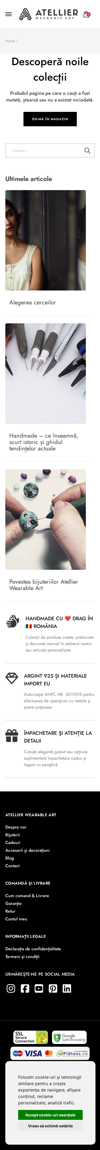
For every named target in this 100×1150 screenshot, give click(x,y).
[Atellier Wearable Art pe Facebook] (25, 988)
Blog (9, 858)
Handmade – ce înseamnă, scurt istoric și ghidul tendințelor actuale (43, 442)
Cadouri (12, 842)
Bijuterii (12, 835)
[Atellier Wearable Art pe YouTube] (39, 988)
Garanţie (13, 903)
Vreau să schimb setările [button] (50, 1126)
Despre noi (15, 827)
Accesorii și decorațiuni (27, 850)
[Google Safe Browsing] (69, 1036)
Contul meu (16, 919)
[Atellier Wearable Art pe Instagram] (11, 988)
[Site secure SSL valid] (30, 1036)
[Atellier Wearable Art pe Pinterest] (53, 988)
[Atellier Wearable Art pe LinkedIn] (67, 988)
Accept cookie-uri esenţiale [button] (50, 1115)
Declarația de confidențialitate (33, 949)
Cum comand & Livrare (27, 896)
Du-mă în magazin (50, 119)
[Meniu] (9, 14)
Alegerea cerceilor (32, 302)
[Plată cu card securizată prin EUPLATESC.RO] (50, 1052)
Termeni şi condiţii (22, 956)
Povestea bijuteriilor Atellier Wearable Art (43, 584)
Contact (12, 866)
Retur (10, 911)
